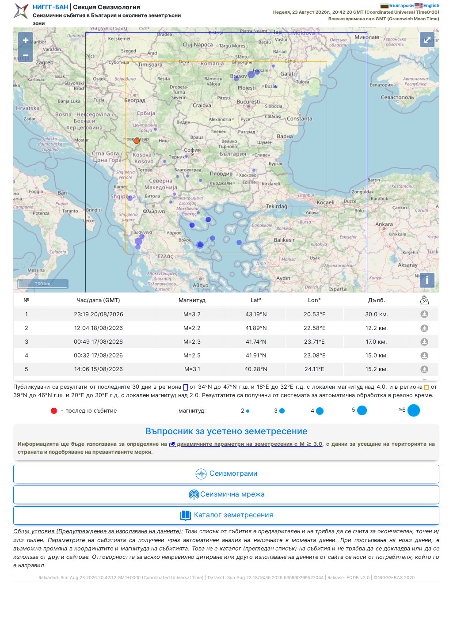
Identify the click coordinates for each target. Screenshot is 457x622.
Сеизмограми (232, 473)
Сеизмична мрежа (232, 494)
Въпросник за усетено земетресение (226, 431)
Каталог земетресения (232, 515)
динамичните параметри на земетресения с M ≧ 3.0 (249, 443)
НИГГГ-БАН (50, 7)
